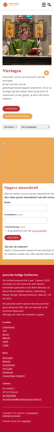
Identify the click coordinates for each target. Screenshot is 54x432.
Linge (5, 345)
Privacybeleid (32, 413)
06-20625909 (9, 395)
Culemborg (9, 327)
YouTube (7, 368)
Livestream (11, 109)
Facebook (8, 372)
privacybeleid (39, 230)
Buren (6, 334)
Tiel (5, 330)
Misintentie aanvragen (17, 116)
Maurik (6, 337)
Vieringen (8, 357)
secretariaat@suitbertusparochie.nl (22, 399)
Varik (5, 341)
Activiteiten (9, 364)
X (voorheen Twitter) (14, 375)
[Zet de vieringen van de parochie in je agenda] (46, 72)
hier (9, 314)
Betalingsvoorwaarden (12, 416)
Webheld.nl (26, 421)
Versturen (13, 237)
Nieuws (6, 361)
